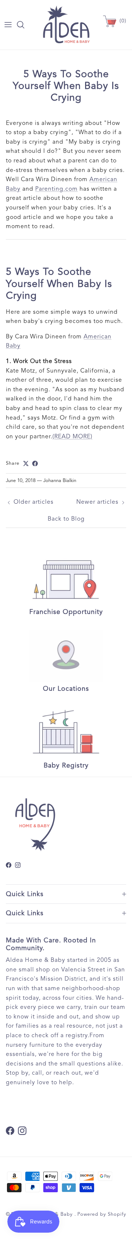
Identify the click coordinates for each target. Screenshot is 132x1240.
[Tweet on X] (26, 463)
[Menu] (8, 25)
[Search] (24, 25)
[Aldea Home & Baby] (66, 25)
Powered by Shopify (101, 1214)
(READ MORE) (72, 436)
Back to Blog (66, 518)
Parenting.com (56, 189)
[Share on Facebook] (35, 463)
